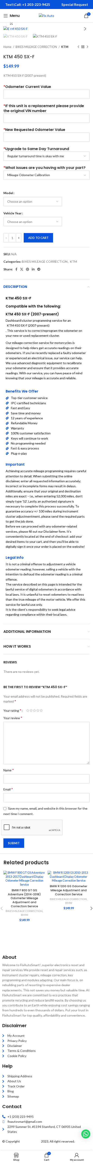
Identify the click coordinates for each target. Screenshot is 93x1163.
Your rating (12, 710)
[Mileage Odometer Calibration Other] (46, 175)
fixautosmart (30, 1141)
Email (8, 789)
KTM (64, 47)
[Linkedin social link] (33, 269)
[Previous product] (78, 47)
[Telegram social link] (39, 269)
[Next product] (87, 47)
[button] (85, 1133)
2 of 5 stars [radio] (31, 710)
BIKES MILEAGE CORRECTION (37, 47)
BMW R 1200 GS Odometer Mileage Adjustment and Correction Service (68, 890)
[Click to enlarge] (11, 23)
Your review (12, 718)
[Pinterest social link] (27, 269)
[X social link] (22, 269)
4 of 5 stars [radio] (38, 710)
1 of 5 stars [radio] (27, 710)
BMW (24, 914)
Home (7, 47)
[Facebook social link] (16, 269)
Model (8, 193)
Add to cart (38, 238)
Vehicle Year (12, 213)
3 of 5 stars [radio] (34, 710)
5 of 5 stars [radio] (41, 710)
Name (8, 770)
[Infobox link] (27, 4)
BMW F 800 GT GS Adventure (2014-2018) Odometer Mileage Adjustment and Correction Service (24, 898)
